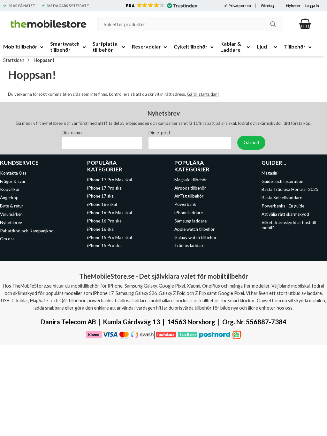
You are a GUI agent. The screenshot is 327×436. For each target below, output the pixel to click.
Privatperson (239, 6)
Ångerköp (9, 197)
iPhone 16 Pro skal (105, 220)
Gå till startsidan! (203, 94)
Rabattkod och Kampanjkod (27, 230)
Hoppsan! (44, 60)
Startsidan (13, 60)
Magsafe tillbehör (190, 179)
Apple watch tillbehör (194, 228)
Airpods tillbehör (190, 187)
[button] (161, 5)
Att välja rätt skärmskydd (285, 214)
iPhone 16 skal (101, 228)
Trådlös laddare (189, 245)
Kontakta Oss (13, 172)
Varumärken (11, 214)
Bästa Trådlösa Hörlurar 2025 (290, 189)
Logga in (312, 6)
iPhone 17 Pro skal (105, 187)
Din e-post (159, 132)
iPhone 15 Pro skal (105, 245)
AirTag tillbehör (188, 196)
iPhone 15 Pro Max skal (109, 237)
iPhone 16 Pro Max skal (109, 212)
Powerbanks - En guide (283, 205)
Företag (267, 6)
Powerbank (185, 204)
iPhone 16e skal (102, 204)
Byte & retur (11, 205)
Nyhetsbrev (11, 222)
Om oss (7, 238)
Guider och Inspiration (282, 181)
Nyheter (293, 6)
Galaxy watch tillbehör (195, 237)
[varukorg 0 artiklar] (305, 24)
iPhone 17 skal (101, 196)
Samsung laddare (190, 220)
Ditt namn (72, 132)
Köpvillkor (10, 189)
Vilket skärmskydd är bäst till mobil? (289, 225)
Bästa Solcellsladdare (282, 197)
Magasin (269, 172)
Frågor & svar (13, 181)
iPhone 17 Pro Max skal (109, 179)
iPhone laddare (188, 212)
